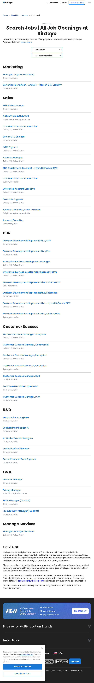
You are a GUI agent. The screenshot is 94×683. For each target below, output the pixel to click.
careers (24, 15)
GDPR (47, 671)
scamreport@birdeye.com (31, 580)
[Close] (42, 648)
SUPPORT (75, 661)
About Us (14, 15)
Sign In (64, 2)
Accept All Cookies (22, 667)
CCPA (59, 671)
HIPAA (53, 671)
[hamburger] (89, 2)
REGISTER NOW (80, 611)
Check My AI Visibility (77, 2)
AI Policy (66, 671)
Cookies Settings (22, 673)
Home (5, 15)
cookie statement (26, 654)
